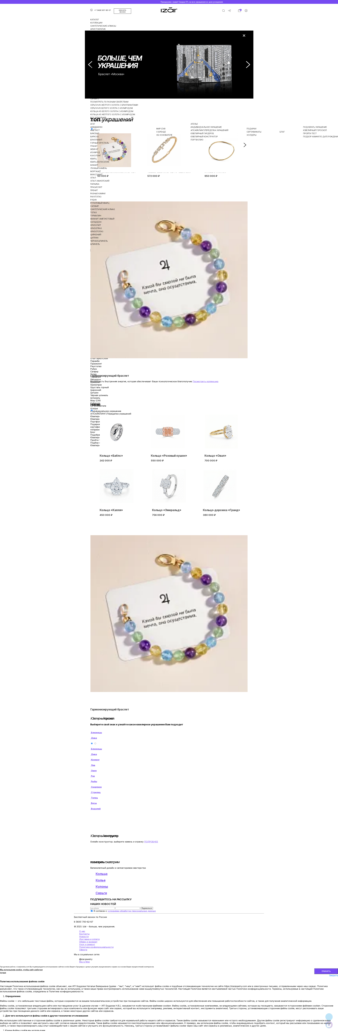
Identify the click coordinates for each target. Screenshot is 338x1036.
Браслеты (95, 70)
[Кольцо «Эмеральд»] (169, 486)
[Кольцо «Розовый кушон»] (168, 431)
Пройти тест (310, 133)
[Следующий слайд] (248, 65)
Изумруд (95, 152)
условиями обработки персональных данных (132, 911)
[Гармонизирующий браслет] (169, 280)
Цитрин (94, 238)
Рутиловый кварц (99, 203)
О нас (82, 931)
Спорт (93, 54)
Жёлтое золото (98, 92)
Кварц (93, 158)
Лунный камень (98, 168)
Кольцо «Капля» (111, 510)
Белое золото (97, 95)
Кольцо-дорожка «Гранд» (221, 510)
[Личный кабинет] (246, 11)
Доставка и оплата (89, 939)
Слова (93, 45)
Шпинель (95, 244)
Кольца (94, 64)
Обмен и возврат (88, 941)
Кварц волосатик (99, 162)
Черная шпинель (99, 241)
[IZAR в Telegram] (229, 11)
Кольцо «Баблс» (111, 455)
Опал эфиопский (99, 181)
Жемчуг (94, 149)
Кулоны (94, 76)
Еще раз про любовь (101, 41)
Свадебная (96, 57)
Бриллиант (96, 139)
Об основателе (164, 135)
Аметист (95, 130)
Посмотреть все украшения (105, 86)
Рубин (93, 200)
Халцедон (95, 222)
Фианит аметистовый (102, 219)
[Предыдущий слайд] (90, 65)
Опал (93, 177)
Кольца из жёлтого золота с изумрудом (112, 114)
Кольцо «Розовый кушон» (169, 455)
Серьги (94, 73)
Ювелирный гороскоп (315, 130)
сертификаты (254, 132)
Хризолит (95, 225)
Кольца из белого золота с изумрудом (111, 111)
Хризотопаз (96, 231)
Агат (92, 124)
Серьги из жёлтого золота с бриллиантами (114, 105)
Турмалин (95, 215)
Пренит (94, 190)
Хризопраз (96, 228)
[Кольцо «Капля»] (116, 486)
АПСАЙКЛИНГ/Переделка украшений (209, 130)
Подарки (251, 128)
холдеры (251, 135)
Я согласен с (125, 911)
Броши (93, 83)
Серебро (94, 98)
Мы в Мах (84, 962)
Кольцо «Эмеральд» (166, 510)
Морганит (95, 171)
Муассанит (96, 174)
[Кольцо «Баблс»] (116, 431)
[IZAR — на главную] (169, 10)
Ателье (194, 124)
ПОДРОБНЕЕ (151, 841)
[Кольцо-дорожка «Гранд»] (220, 486)
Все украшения (98, 117)
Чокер (93, 79)
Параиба (94, 184)
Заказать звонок (122, 11)
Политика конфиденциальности (96, 947)
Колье (93, 67)
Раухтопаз (95, 196)
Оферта (83, 949)
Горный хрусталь (99, 143)
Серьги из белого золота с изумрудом (111, 108)
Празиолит (96, 187)
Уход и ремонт (87, 944)
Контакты (84, 934)
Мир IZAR (160, 128)
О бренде (161, 132)
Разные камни (97, 193)
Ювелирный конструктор (204, 136)
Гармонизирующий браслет (109, 375)
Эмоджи (95, 48)
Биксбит (94, 133)
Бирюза (94, 136)
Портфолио (197, 139)
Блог (282, 132)
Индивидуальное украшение (206, 127)
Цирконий (95, 234)
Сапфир (94, 206)
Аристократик (98, 29)
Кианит (94, 165)
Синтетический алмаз (102, 209)
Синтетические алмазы (103, 26)
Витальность (97, 32)
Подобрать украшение (315, 127)
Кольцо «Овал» (215, 455)
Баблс (93, 38)
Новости (84, 936)
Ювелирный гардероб (202, 133)
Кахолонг (95, 155)
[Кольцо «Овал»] (221, 431)
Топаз (93, 212)
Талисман (95, 51)
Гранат (93, 146)
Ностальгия (96, 35)
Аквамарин (96, 127)
